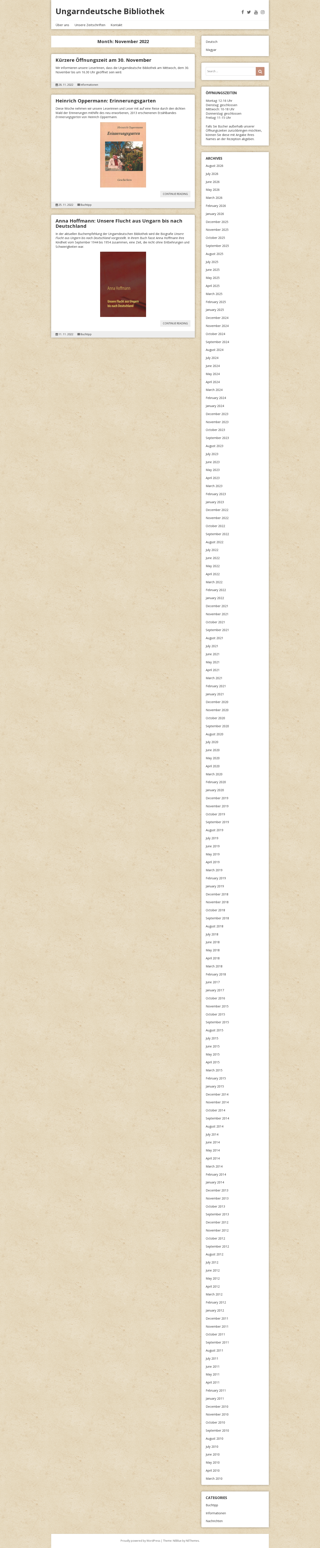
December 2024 (217, 318)
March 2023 (214, 486)
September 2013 (217, 1214)
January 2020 (215, 790)
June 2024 (213, 366)
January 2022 (215, 598)
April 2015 (213, 1062)
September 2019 (217, 822)
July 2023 (212, 454)
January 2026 (215, 214)
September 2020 (217, 726)
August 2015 (214, 1030)
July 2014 (212, 1134)
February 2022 (216, 590)
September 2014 (217, 1118)
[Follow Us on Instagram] (262, 12)
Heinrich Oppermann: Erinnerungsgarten (106, 100)
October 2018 (215, 910)
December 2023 (217, 414)
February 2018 (216, 974)
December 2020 (217, 702)
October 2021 (215, 622)
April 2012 (213, 1286)
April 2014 (213, 1158)
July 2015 (212, 1038)
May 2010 (213, 1462)
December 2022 (217, 510)
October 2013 (215, 1206)
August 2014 (214, 1126)
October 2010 (215, 1422)
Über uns (62, 25)
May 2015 (213, 1054)
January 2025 (215, 310)
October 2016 (215, 998)
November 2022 (217, 518)
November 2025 (217, 230)
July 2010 (212, 1446)
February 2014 (216, 1174)
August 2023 (214, 446)
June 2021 (213, 654)
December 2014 (217, 1094)
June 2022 (213, 558)
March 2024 (214, 390)
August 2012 (214, 1254)
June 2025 (213, 270)
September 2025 (217, 246)
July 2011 (212, 1358)
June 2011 (213, 1366)
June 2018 (213, 942)
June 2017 (213, 982)
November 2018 (217, 902)
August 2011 (214, 1350)
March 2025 (214, 294)
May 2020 (213, 758)
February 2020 (216, 782)
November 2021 (217, 614)
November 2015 (217, 1006)
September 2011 (217, 1342)
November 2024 (217, 326)
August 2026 (214, 166)
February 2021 (216, 686)
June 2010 (213, 1454)
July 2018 (212, 934)
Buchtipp (86, 204)
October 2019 (215, 814)
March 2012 (214, 1294)
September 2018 (217, 918)
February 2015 (216, 1078)
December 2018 (217, 894)
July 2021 (212, 646)
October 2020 (215, 718)
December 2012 (217, 1222)
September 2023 (217, 438)
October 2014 (215, 1110)
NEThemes (192, 1541)
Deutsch (211, 42)
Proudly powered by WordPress (140, 1541)
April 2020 (213, 766)
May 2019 (213, 854)
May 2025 (213, 278)
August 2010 (214, 1438)
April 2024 (213, 382)
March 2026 (214, 198)
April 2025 (213, 286)
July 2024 (212, 358)
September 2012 (217, 1246)
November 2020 (217, 710)
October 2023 (215, 430)
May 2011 (213, 1374)
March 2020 (214, 774)
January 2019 (215, 886)
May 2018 (213, 950)
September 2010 (217, 1430)
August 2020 (214, 734)
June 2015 (213, 1046)
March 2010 (214, 1478)
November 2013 (217, 1198)
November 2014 (217, 1102)
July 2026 (212, 174)
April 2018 (213, 958)
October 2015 (215, 1014)
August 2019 (214, 830)
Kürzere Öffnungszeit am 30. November (103, 60)
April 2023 (213, 478)
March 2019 (214, 870)
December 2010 (217, 1406)
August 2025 (214, 254)
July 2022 (212, 550)
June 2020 (213, 750)
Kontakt (116, 25)
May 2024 (213, 374)
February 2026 (216, 206)
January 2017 (215, 990)
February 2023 (216, 494)
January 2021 (215, 694)
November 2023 (217, 422)
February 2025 (216, 302)
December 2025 (217, 222)
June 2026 (213, 182)
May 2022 (213, 566)
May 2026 (213, 190)
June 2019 (213, 846)
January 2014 (215, 1182)
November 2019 (217, 806)
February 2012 (216, 1302)
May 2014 (213, 1150)
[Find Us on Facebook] (242, 12)
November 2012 (217, 1230)
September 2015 (217, 1022)
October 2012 (215, 1238)
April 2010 (213, 1470)
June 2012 (213, 1270)
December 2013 (217, 1190)
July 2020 (212, 742)
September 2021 (217, 630)
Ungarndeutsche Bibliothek (110, 11)
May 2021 (213, 662)
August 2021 (214, 638)
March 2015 (214, 1070)
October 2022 (215, 526)
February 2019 (216, 878)
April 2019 (213, 862)
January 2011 (215, 1398)
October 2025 (215, 238)
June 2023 (213, 462)
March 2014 (214, 1166)
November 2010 (217, 1414)
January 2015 (215, 1086)
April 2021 (213, 670)
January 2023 (215, 502)
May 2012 (213, 1278)
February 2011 (216, 1390)
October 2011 (215, 1334)
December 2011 (217, 1318)
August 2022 (214, 542)
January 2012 (215, 1310)
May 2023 (213, 470)
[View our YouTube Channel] (256, 12)
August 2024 (214, 350)
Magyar (211, 50)
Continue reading (176, 194)
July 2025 (212, 262)
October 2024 (215, 334)
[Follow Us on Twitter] (249, 12)
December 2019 (217, 798)
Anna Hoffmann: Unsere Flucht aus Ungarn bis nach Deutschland (119, 223)
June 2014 (213, 1142)
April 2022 (213, 574)
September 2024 (217, 342)
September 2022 (217, 534)
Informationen (89, 84)
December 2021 (217, 606)
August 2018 (214, 926)
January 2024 (215, 406)
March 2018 (214, 966)
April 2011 (213, 1382)
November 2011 (217, 1326)
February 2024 (216, 398)
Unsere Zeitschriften (89, 25)
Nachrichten (214, 1521)
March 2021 (214, 678)
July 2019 (212, 838)
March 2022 (214, 582)
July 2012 (212, 1262)
